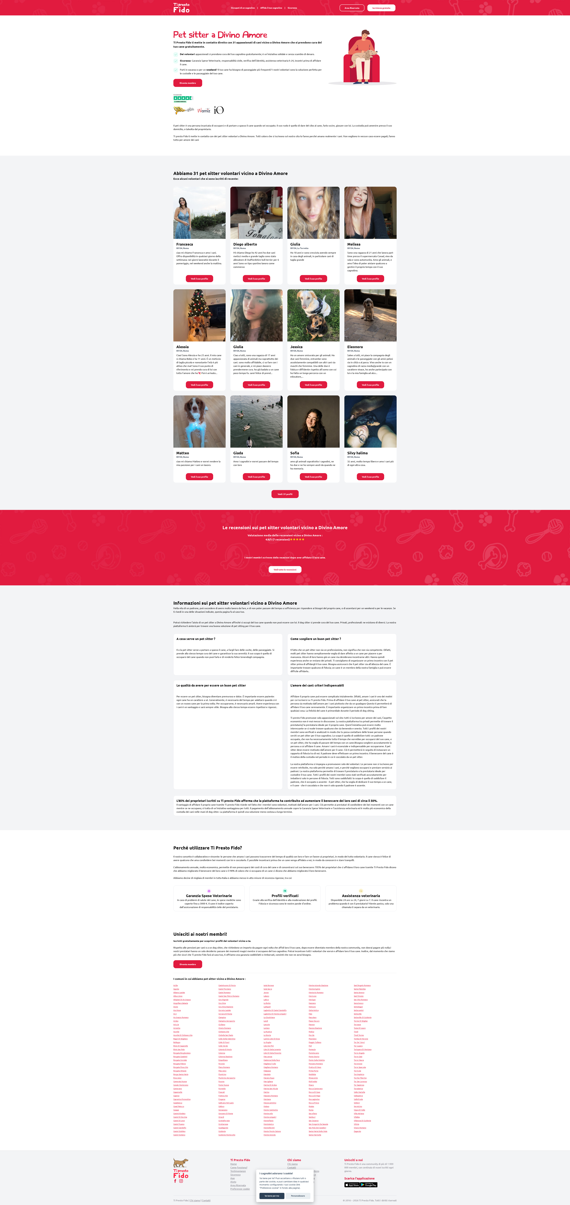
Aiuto (233, 1181)
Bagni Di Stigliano (180, 1038)
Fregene (221, 1099)
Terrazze (357, 1024)
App (232, 1178)
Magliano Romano (271, 1067)
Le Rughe (267, 1042)
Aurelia (176, 1031)
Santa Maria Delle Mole (318, 1131)
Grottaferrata (224, 1120)
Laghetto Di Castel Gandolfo (275, 1010)
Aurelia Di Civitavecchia (182, 1035)
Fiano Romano (224, 1067)
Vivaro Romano (360, 1127)
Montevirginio (314, 989)
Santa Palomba (360, 989)
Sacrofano (313, 1113)
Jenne (266, 992)
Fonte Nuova (223, 1085)
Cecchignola (223, 999)
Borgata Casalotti (180, 1056)
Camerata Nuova (180, 1081)
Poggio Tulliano (315, 1042)
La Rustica (268, 1031)
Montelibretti (269, 1127)
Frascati (221, 1092)
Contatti (291, 1167)
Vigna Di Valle (359, 1110)
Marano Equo (269, 1078)
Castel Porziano (224, 989)
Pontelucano (314, 1053)
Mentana (267, 1099)
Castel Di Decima (180, 1117)
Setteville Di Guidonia (362, 1017)
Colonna (221, 1053)
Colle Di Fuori (223, 1042)
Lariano (267, 1028)
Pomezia (312, 1049)
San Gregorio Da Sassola (318, 1124)
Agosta (176, 989)
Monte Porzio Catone (272, 1131)
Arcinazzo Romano (181, 1017)
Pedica (311, 1031)
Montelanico (269, 1124)
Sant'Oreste (359, 996)
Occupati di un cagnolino (243, 7)
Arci (175, 1014)
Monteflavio (268, 1120)
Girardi (221, 1117)
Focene (221, 1081)
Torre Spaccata (360, 1067)
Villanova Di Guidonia (362, 1120)
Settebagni (358, 1006)
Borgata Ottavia (179, 1070)
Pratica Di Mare (315, 1067)
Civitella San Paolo (225, 1035)
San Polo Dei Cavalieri (317, 1127)
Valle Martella (359, 1092)
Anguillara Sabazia (180, 1003)
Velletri (357, 1103)
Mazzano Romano (271, 1095)
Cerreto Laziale (224, 1010)
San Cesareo (314, 1120)
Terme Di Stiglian (361, 1021)
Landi (266, 1021)
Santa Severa (359, 992)
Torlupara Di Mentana (362, 1049)
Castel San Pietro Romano (228, 996)
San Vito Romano (361, 999)
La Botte (267, 1003)
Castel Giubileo (179, 1131)
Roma (311, 1110)
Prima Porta (313, 1070)
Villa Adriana (359, 1113)
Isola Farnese (269, 985)
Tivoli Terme (359, 1035)
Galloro (221, 1106)
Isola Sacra (268, 989)
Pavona (312, 1024)
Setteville (358, 1014)
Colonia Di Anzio (225, 1049)
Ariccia (176, 1024)
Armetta (176, 1028)
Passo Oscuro (314, 1021)
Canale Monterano (180, 1085)
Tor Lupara (358, 1046)
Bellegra (176, 1042)
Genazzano (222, 1110)
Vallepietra (358, 1095)
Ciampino (222, 1017)
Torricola (357, 1070)
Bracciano (177, 1078)
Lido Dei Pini (269, 1046)
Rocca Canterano (316, 1088)
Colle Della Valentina (226, 1038)
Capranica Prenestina (181, 1099)
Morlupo (312, 999)
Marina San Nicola (271, 1088)
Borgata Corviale (180, 1060)
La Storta (267, 1035)
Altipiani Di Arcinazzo (182, 999)
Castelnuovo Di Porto (227, 985)
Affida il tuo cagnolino (271, 7)
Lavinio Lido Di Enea (272, 1038)
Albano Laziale (179, 992)
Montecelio (268, 1113)
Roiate (311, 1106)
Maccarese (268, 1056)
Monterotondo (270, 1135)
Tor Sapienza (359, 1085)
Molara (266, 1106)
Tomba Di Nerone (361, 1038)
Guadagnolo (223, 1127)
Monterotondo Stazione (318, 985)
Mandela (267, 1074)
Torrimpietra (359, 1074)
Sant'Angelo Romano (362, 985)
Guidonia (222, 1131)
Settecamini (359, 1010)
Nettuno (312, 1006)
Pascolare (312, 1017)
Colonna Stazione (225, 1056)
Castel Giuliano (179, 1135)
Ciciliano (221, 1024)
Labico (266, 999)
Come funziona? (238, 1167)
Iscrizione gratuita (381, 8)
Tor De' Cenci (359, 1042)
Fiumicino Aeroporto (226, 1078)
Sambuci (312, 1117)
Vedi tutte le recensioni (285, 569)
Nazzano (312, 1003)
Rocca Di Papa (314, 1095)
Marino (266, 1092)
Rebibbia (312, 1074)
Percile (311, 1035)
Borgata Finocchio (180, 1067)
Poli (310, 1046)
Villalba (357, 1117)
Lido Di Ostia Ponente (272, 1053)
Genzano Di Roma (225, 1113)
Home (233, 1163)
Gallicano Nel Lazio (226, 1103)
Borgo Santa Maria (180, 1074)
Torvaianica (358, 1088)
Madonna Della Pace (272, 1060)
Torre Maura (359, 1060)
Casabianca (177, 1103)
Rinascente (313, 1078)
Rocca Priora (314, 1103)
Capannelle (177, 1092)
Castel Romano (224, 992)
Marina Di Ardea (270, 1085)
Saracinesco (358, 1003)
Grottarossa (223, 1124)
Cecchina (222, 1003)
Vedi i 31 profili (285, 494)
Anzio (175, 1006)
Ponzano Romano (316, 1063)
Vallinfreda (358, 1099)
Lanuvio (267, 1024)
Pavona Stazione (315, 1028)
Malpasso (267, 1070)
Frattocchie (223, 1095)
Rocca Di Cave (314, 1092)
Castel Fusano (178, 1124)
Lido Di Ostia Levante (272, 1049)
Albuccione (177, 996)
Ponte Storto (314, 1056)
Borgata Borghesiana (181, 1053)
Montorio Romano (316, 992)
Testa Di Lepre (360, 1028)
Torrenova (358, 1063)
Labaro (266, 996)
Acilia (175, 985)
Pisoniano (312, 1038)
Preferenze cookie (240, 1188)
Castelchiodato (179, 1113)
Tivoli (356, 1031)
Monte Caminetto (271, 1110)
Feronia (221, 1063)
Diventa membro (188, 83)
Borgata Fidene (179, 1063)
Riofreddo (313, 1081)
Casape (176, 1110)
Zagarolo (357, 1131)
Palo (310, 1014)
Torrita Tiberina (360, 1078)
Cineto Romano (224, 1028)
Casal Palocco (178, 1106)
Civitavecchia (223, 1031)
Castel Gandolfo (179, 1127)
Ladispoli (267, 1006)
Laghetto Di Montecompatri (275, 1014)
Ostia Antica (314, 1010)
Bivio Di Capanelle (180, 1046)
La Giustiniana (269, 1017)
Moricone (312, 996)
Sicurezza (292, 7)
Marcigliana (268, 1081)
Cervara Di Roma (225, 1014)
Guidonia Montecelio (226, 1135)
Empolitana (223, 1060)
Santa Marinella (315, 1135)
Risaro (311, 1085)
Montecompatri (270, 1117)
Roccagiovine (314, 1099)
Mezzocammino (270, 1103)
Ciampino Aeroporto (226, 1021)
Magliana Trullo (270, 1063)
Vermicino (358, 1106)
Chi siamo (292, 1163)
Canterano (177, 1088)
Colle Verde (223, 1046)
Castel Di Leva (179, 1120)
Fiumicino (222, 1074)
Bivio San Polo (179, 1049)
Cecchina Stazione (225, 1006)
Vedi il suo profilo (199, 278)
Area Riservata (352, 8)
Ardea (175, 1021)
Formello (222, 1088)
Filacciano (222, 1070)
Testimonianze (238, 1170)
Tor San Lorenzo (360, 1081)
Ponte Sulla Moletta (317, 1060)
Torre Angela (359, 1053)
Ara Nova (177, 1010)
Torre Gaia (358, 1056)
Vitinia (356, 1124)
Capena (176, 1095)
